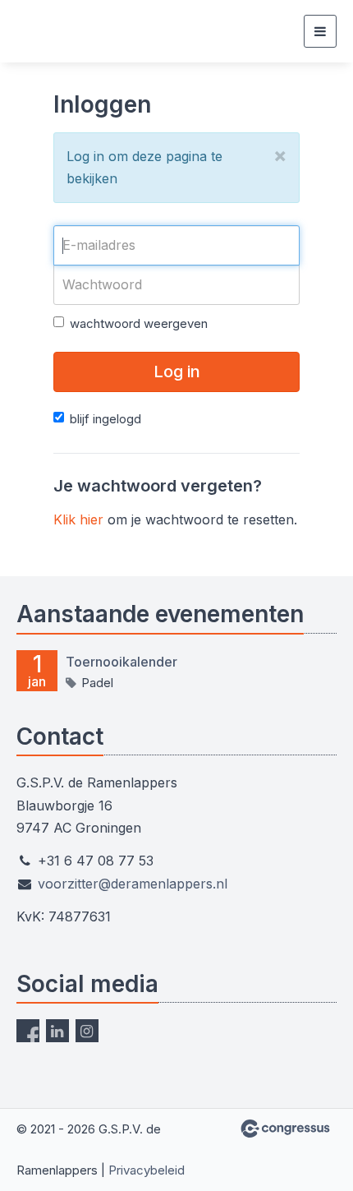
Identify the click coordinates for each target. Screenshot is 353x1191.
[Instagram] (87, 1030)
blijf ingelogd (105, 419)
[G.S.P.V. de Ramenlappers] (67, 31)
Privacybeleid (146, 1170)
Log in (177, 371)
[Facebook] (27, 1030)
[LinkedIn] (57, 1030)
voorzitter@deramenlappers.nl (132, 883)
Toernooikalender (121, 661)
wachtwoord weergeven (139, 323)
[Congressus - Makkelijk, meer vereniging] (285, 1128)
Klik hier (78, 519)
